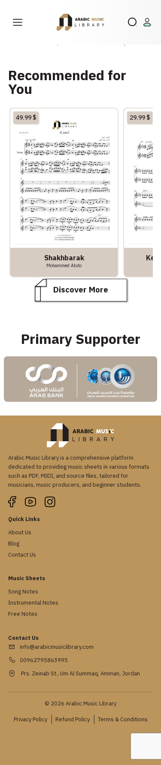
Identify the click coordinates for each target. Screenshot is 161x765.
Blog (13, 543)
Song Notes (23, 591)
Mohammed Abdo (64, 265)
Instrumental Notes (33, 603)
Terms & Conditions (123, 719)
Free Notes (22, 614)
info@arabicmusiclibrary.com (57, 647)
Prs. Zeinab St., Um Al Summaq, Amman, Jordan (80, 673)
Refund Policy (72, 719)
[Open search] (133, 22)
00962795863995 (44, 660)
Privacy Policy (30, 719)
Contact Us (22, 555)
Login (148, 22)
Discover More (80, 289)
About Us (19, 532)
